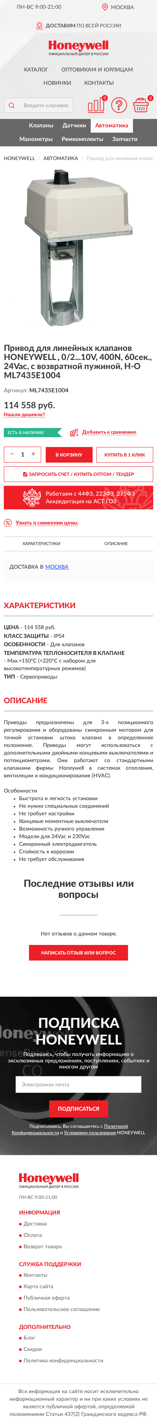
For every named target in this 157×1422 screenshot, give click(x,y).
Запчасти (125, 139)
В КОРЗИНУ (69, 455)
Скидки (33, 1349)
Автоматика (111, 125)
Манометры (36, 139)
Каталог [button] (36, 70)
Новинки (57, 83)
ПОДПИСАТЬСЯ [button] (78, 1109)
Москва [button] (57, 567)
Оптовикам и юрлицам (97, 70)
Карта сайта (38, 1286)
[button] (119, 105)
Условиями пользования (90, 1132)
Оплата (33, 1235)
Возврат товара (43, 1246)
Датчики (74, 125)
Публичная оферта (47, 1298)
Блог (29, 1338)
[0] (140, 105)
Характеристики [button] (41, 544)
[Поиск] (11, 105)
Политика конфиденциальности (63, 1361)
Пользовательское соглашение (62, 1309)
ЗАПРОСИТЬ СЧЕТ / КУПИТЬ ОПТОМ (81, 474)
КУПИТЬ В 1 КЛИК (124, 455)
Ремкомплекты (82, 139)
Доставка (35, 1224)
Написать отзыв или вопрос (78, 953)
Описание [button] (116, 544)
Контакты (99, 83)
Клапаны (41, 125)
